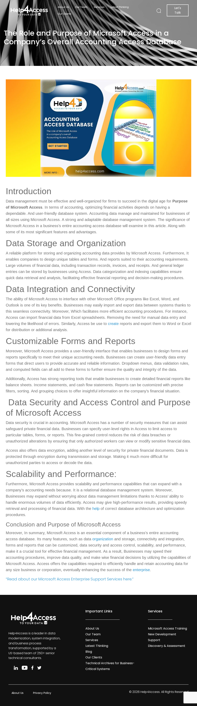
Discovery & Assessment (166, 646)
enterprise (141, 570)
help (95, 508)
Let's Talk (177, 10)
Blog (88, 651)
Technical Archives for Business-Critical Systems (109, 666)
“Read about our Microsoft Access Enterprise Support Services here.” (70, 579)
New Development (162, 634)
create (113, 324)
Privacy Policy (42, 693)
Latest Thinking (120, 7)
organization (102, 539)
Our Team (81, 7)
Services (99, 7)
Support (154, 640)
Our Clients (64, 14)
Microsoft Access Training (167, 628)
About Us (63, 7)
